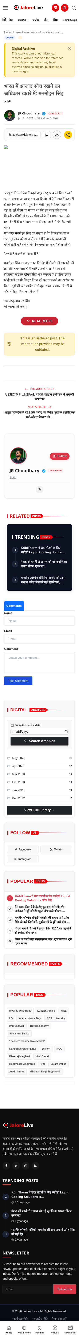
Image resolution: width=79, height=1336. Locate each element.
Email (8, 631)
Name (8, 613)
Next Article (37, 406)
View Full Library (39, 810)
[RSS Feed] (39, 489)
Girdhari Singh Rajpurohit (45, 1071)
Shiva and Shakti (19, 1033)
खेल (46, 20)
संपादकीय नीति (40, 1319)
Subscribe (65, 1289)
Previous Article (42, 389)
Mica (64, 1010)
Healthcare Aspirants (22, 1064)
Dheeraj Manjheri (19, 1056)
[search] (73, 7)
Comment (11, 648)
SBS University (56, 1018)
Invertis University (20, 1010)
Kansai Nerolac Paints (22, 1048)
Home (7, 32)
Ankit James (16, 1071)
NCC (59, 1048)
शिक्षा (55, 20)
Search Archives (39, 741)
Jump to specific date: (26, 725)
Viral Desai (42, 1056)
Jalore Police (58, 1064)
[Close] (70, 48)
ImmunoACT (16, 1025)
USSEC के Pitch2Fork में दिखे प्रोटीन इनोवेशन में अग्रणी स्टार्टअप (39, 396)
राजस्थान (22, 20)
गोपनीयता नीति (20, 1319)
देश (11, 20)
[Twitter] (16, 1166)
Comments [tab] (14, 605)
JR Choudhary (24, 470)
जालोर (35, 20)
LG (11, 1018)
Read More (39, 321)
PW (43, 1064)
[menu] (5, 8)
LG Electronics (46, 1010)
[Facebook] (6, 1166)
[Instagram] (25, 1166)
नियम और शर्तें (59, 1319)
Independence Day (30, 1018)
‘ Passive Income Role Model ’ (27, 1041)
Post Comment (18, 680)
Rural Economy (39, 1025)
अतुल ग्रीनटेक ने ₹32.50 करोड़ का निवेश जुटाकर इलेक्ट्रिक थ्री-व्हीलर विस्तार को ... (40, 414)
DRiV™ (46, 1048)
